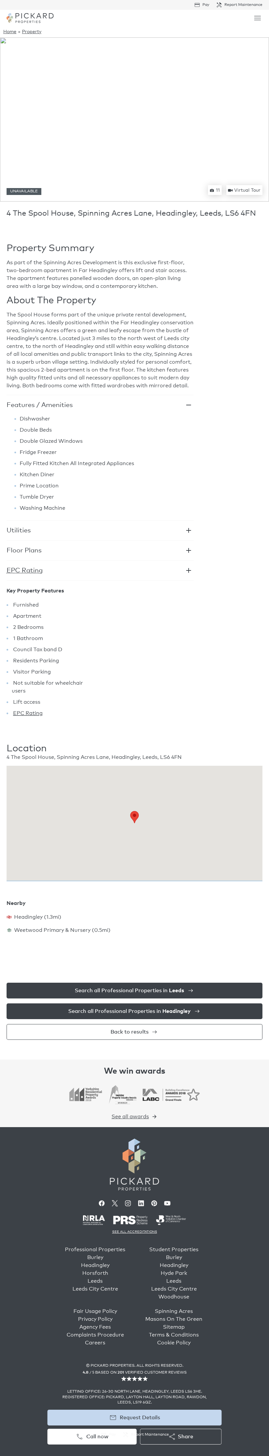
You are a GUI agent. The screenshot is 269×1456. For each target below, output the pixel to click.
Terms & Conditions (174, 1335)
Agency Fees (95, 1327)
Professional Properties (95, 1249)
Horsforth (95, 1273)
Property (31, 32)
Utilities (19, 530)
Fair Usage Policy (95, 1311)
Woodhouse (173, 1296)
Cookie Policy (174, 1342)
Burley (95, 1257)
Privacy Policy (95, 1319)
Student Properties (173, 1249)
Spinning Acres (174, 1311)
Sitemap (174, 1327)
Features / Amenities (40, 405)
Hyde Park (174, 1273)
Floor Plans (24, 550)
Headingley (95, 1265)
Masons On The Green (173, 1319)
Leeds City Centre (95, 1289)
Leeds (95, 1281)
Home (9, 32)
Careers (95, 1342)
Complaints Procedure (95, 1335)
